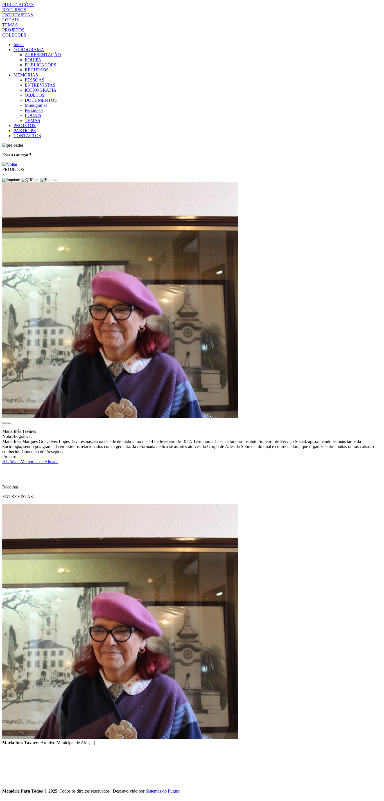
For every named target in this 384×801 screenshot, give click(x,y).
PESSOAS (34, 80)
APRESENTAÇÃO (43, 54)
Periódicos (34, 110)
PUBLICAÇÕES (18, 4)
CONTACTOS (27, 135)
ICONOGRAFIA (41, 90)
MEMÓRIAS (25, 75)
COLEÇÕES (14, 35)
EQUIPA (33, 59)
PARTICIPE (24, 130)
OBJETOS (34, 95)
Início (18, 44)
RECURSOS (14, 9)
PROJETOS (13, 30)
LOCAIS (10, 19)
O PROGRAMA (28, 49)
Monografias (36, 105)
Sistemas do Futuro (163, 791)
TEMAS (10, 24)
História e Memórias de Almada (30, 461)
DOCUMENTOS (41, 100)
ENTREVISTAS (17, 14)
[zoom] (120, 416)
